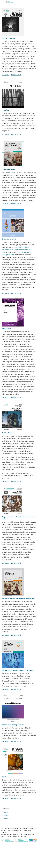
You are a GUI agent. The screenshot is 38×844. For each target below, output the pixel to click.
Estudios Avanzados (9, 239)
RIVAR (4, 777)
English (5, 812)
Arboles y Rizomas (8, 38)
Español (5, 815)
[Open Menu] (2, 2)
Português (6, 818)
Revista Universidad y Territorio (13, 725)
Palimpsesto (6, 328)
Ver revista (5, 75)
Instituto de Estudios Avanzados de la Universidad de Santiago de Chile (17, 249)
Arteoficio (5, 110)
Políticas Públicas (8, 433)
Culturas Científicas (9, 169)
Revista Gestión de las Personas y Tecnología (17, 670)
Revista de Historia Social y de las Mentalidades (18, 598)
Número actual (16, 75)
